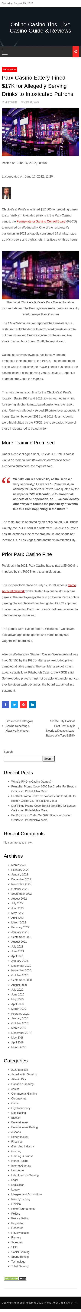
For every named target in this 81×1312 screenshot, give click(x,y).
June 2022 (17, 908)
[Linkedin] (32, 704)
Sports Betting (20, 1256)
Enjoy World (11, 102)
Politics (15, 1213)
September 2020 (21, 980)
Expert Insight (19, 1136)
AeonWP (72, 1302)
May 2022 (17, 912)
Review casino (20, 1232)
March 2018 (18, 1047)
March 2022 (18, 922)
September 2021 (21, 936)
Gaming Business (22, 1156)
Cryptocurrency (21, 1108)
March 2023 (18, 864)
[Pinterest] (23, 704)
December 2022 (21, 879)
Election (16, 1117)
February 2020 (20, 1013)
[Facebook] (5, 704)
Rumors (16, 1237)
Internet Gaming (21, 1165)
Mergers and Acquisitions (26, 1194)
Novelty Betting (20, 1199)
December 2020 (21, 965)
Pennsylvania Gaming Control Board (41, 221)
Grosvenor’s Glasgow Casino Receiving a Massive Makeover (19, 725)
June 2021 (17, 951)
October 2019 (19, 1023)
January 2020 (19, 1018)
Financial (16, 1141)
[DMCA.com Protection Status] (15, 1278)
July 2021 (17, 946)
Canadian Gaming (22, 1084)
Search (8, 751)
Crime (15, 1103)
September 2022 (21, 893)
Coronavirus (18, 1098)
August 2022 (19, 898)
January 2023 (19, 874)
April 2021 (17, 956)
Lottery (15, 1189)
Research (17, 1227)
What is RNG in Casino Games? (31, 781)
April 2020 (17, 1004)
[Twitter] (14, 704)
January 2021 (19, 960)
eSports (16, 1132)
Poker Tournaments (23, 1208)
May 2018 (17, 1037)
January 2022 (19, 932)
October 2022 (19, 889)
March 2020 (18, 1008)
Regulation (9, 69)
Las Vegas (17, 1170)
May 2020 (17, 999)
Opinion (16, 1204)
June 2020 (17, 994)
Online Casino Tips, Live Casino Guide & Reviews (40, 27)
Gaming (16, 1151)
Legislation (17, 1184)
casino (15, 1088)
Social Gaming (20, 1252)
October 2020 (19, 975)
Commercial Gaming (24, 1093)
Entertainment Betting (24, 1127)
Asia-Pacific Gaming (24, 1074)
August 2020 (19, 984)
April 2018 (17, 1042)
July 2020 (17, 989)
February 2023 (20, 869)
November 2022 (21, 884)
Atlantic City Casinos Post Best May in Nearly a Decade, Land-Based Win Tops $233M (60, 728)
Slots (14, 1247)
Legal (14, 1179)
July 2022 (17, 903)
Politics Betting (20, 1218)
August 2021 (19, 941)
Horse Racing (19, 1160)
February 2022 (20, 927)
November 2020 (21, 970)
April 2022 (17, 917)
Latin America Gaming (25, 1175)
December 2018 (21, 1032)
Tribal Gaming (19, 1266)
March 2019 (18, 1028)
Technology (18, 1261)
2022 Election (19, 1069)
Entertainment (19, 1122)
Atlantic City (18, 1079)
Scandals (17, 1242)
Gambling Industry (22, 1146)
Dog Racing (18, 1112)
